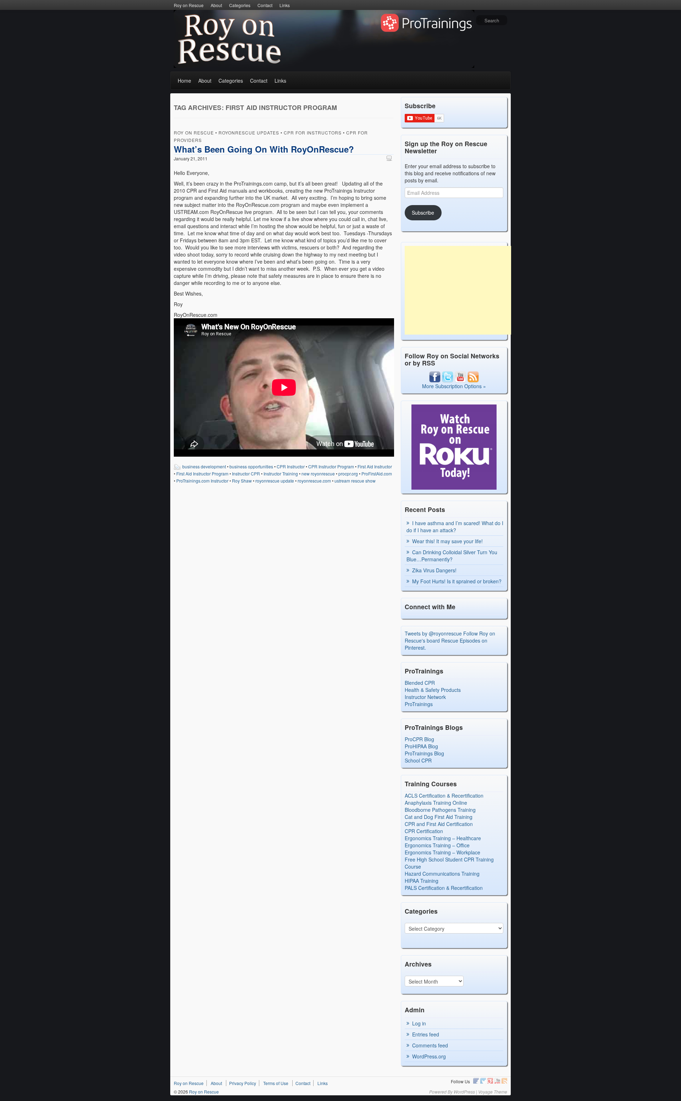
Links (284, 5)
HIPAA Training (421, 880)
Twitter (483, 1081)
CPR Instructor (291, 466)
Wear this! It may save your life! (447, 541)
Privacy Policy (242, 1083)
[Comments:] (390, 158)
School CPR (418, 760)
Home (184, 80)
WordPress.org (429, 1056)
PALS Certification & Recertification (444, 887)
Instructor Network (425, 696)
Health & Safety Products (433, 689)
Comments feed (430, 1045)
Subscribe (423, 212)
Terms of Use (275, 1083)
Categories (239, 5)
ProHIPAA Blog (421, 746)
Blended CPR (420, 682)
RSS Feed (504, 1081)
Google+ (490, 1081)
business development (204, 466)
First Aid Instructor (375, 466)
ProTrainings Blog (424, 753)
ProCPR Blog (419, 739)
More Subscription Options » (454, 386)
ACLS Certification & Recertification (444, 795)
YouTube (497, 1081)
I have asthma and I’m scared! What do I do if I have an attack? (454, 526)
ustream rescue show (355, 481)
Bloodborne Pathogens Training (440, 809)
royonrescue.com (314, 481)
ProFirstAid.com (376, 473)
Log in (419, 1023)
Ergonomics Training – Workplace (442, 852)
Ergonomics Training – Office (437, 845)
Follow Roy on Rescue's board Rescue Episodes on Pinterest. (450, 640)
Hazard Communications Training (442, 873)
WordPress (464, 1092)
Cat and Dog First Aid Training (438, 816)
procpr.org (348, 473)
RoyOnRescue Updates (248, 133)
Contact (265, 5)
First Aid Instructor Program (202, 473)
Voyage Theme (492, 1092)
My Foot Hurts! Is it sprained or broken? (457, 581)
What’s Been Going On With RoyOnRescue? (264, 149)
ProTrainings (419, 704)
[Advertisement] (458, 290)
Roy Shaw (242, 481)
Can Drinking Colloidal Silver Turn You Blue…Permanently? (451, 556)
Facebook (476, 1081)
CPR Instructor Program (331, 466)
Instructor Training (281, 473)
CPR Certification (424, 831)
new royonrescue (318, 473)
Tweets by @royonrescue (433, 633)
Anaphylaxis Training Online (436, 802)
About (216, 5)
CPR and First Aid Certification (439, 823)
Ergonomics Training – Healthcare (443, 838)
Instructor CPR (246, 473)
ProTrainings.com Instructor (202, 481)
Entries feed (425, 1034)
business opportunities (251, 466)
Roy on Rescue (189, 5)
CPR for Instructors (313, 133)
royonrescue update (274, 481)
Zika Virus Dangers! (434, 570)
